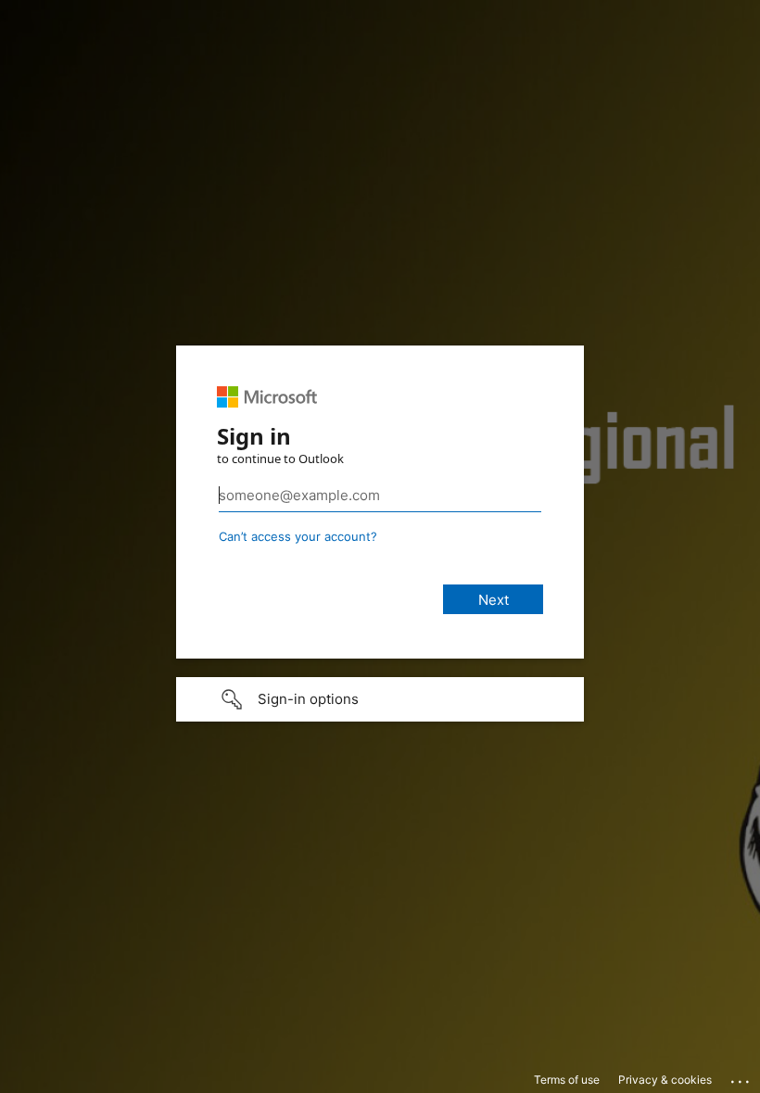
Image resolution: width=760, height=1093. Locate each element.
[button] (380, 699)
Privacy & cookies (665, 1080)
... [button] (741, 1077)
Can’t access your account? (298, 536)
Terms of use (567, 1080)
